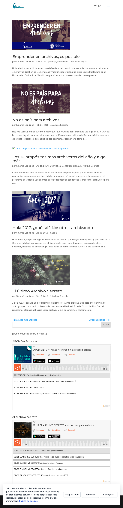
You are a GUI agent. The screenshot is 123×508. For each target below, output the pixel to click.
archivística (63, 61)
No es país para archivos (35, 120)
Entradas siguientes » (100, 320)
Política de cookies (28, 501)
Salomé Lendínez (25, 61)
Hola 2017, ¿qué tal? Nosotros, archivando (52, 227)
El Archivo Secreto (59, 125)
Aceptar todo (72, 494)
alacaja (52, 61)
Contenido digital (78, 61)
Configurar (108, 494)
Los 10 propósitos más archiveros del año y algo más (59, 159)
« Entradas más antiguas (24, 320)
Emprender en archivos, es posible (46, 56)
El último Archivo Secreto (37, 291)
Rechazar (90, 494)
